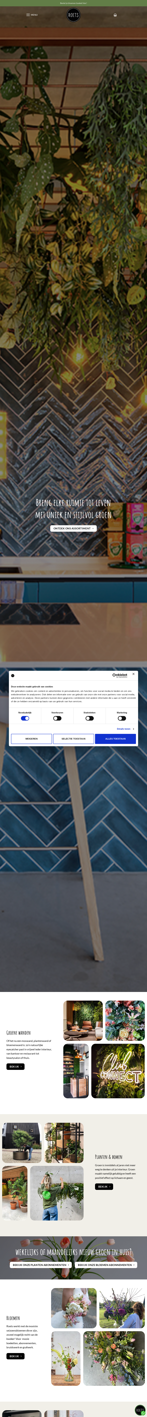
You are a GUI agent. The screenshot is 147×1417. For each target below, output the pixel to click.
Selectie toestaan (74, 739)
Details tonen (123, 729)
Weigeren (31, 739)
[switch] (57, 718)
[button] (32, 15)
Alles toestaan (115, 739)
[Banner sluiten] (134, 675)
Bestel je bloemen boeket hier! (73, 3)
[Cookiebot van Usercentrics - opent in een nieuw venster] (114, 675)
